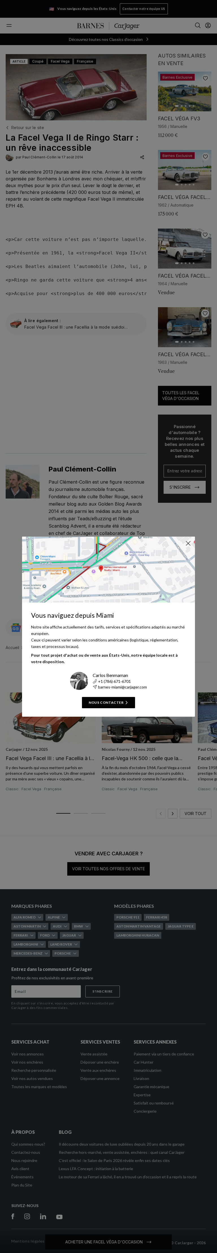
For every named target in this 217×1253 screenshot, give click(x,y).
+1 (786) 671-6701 (114, 681)
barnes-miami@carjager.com (122, 687)
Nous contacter (106, 702)
